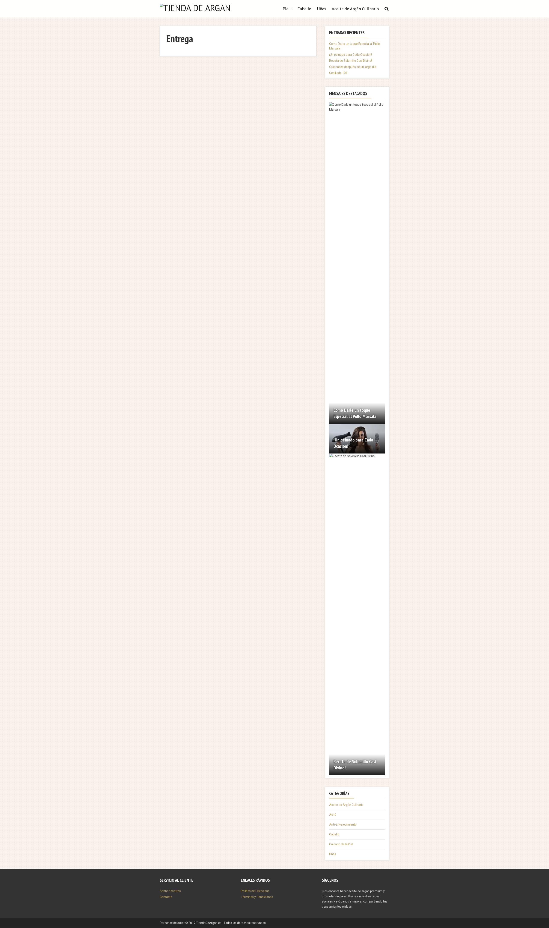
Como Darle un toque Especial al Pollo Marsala (354, 413)
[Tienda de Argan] (195, 6)
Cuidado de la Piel (341, 844)
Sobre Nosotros (170, 891)
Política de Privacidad (255, 891)
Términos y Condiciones (257, 897)
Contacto (166, 897)
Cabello (304, 9)
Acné (332, 814)
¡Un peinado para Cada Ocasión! (350, 54)
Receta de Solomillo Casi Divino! (350, 60)
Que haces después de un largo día (352, 67)
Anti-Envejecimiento (343, 824)
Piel (286, 9)
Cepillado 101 (338, 73)
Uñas (321, 9)
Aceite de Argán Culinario (355, 9)
